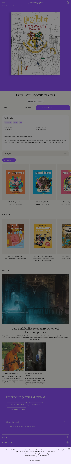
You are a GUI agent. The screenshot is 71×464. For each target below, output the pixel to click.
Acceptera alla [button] (30, 455)
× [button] (69, 449)
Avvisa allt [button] (43, 455)
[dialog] (35, 232)
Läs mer (57, 451)
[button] (35, 460)
